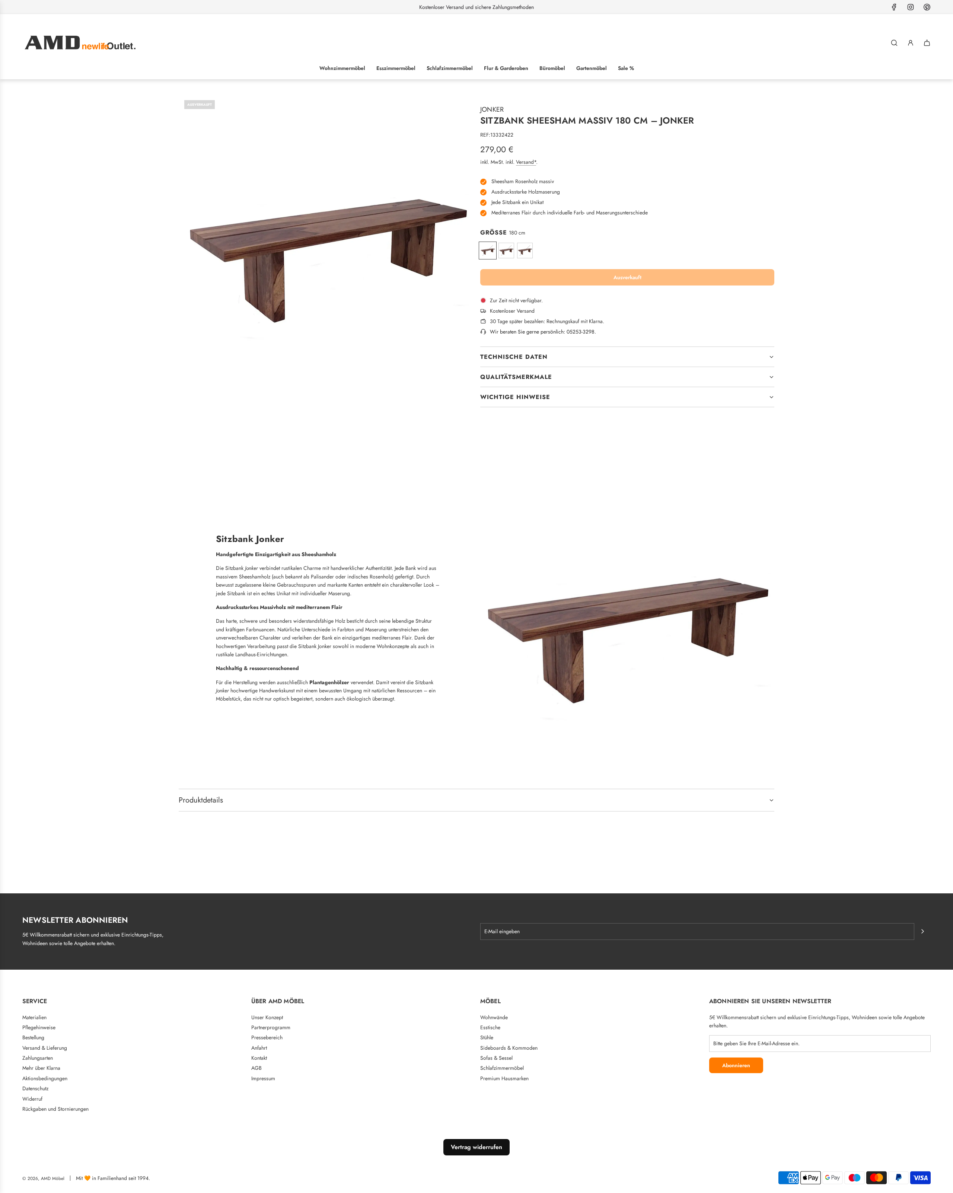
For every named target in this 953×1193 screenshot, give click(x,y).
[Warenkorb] (927, 43)
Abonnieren (736, 1065)
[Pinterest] (927, 7)
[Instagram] (910, 7)
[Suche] (894, 43)
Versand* (526, 162)
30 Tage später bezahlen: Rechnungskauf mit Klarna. (547, 321)
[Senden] (922, 931)
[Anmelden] (910, 43)
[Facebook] (894, 7)
